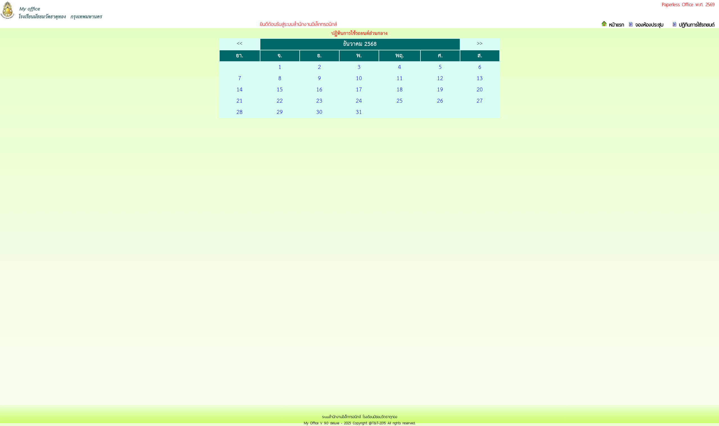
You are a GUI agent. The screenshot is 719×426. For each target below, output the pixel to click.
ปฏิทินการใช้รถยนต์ (696, 24)
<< (239, 43)
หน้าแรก (615, 24)
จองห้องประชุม (648, 24)
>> (480, 43)
